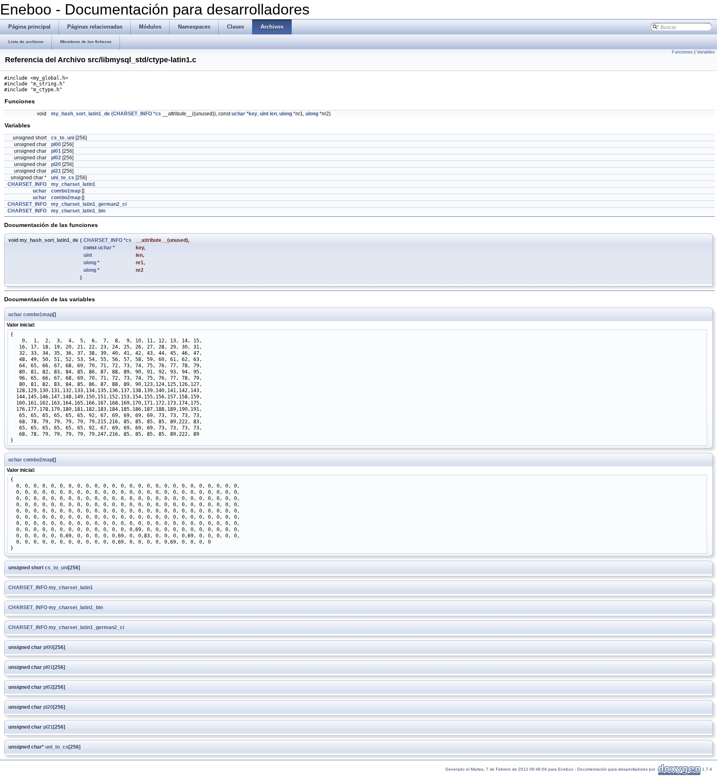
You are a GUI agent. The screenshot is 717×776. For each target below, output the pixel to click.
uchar (238, 114)
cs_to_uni (62, 138)
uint (264, 114)
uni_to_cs (62, 178)
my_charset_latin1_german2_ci (89, 204)
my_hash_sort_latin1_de (80, 114)
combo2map (65, 197)
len (273, 114)
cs (158, 114)
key (253, 114)
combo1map (65, 191)
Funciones (682, 51)
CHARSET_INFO (132, 114)
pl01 (56, 151)
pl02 (56, 158)
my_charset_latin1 (73, 184)
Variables (706, 51)
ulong (285, 114)
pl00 (56, 144)
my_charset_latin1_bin (78, 211)
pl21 (56, 171)
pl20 (56, 164)
